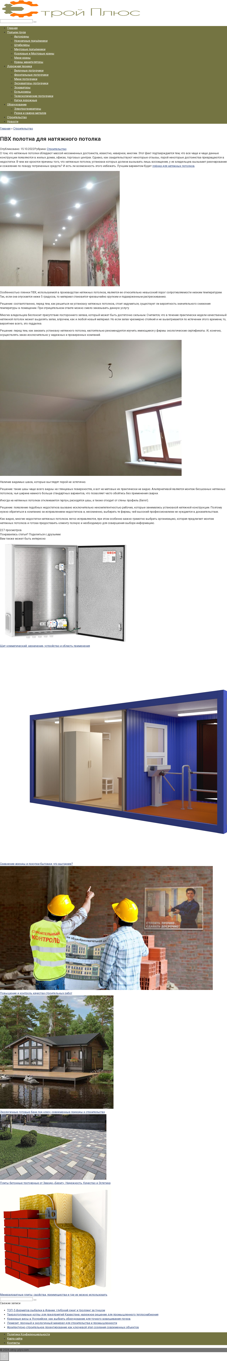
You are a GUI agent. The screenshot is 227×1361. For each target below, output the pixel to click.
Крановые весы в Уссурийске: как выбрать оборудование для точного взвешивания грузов (69, 1318)
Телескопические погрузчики (33, 96)
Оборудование (17, 104)
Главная (12, 28)
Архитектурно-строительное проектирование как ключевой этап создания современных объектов (73, 1327)
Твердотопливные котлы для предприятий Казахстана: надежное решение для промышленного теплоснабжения (82, 1314)
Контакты (13, 1343)
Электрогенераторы (27, 108)
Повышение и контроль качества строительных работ (36, 993)
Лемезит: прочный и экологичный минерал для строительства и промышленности (62, 1323)
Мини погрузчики (25, 79)
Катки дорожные (25, 100)
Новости (12, 121)
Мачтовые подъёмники (29, 49)
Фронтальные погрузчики (31, 74)
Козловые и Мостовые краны (34, 53)
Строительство (17, 117)
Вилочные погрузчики (28, 70)
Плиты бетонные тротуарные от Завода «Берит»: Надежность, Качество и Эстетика (55, 1183)
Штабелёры (22, 45)
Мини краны (22, 57)
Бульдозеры (22, 91)
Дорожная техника (19, 66)
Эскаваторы (22, 87)
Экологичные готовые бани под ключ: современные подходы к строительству (52, 1112)
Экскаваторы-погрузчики (31, 83)
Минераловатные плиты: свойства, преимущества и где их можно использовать (53, 1294)
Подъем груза (16, 32)
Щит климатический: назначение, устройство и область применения (45, 646)
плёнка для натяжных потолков (173, 166)
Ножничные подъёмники (31, 40)
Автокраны (21, 36)
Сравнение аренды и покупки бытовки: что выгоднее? (36, 863)
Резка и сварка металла (30, 113)
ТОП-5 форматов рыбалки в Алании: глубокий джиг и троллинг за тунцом (56, 1310)
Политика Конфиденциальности (28, 1334)
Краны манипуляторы (28, 62)
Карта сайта (14, 1338)
